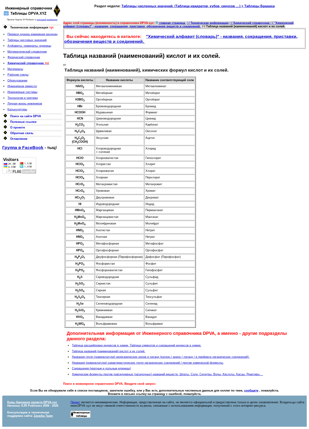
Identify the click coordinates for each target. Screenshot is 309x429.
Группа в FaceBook (22, 147)
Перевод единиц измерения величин (32, 34)
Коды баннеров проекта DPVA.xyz (32, 402)
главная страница (172, 23)
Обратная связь (21, 133)
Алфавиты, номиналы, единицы (29, 45)
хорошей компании (47, 19)
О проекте (17, 127)
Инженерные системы (22, 92)
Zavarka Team (43, 415)
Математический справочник (27, 51)
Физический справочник (23, 57)
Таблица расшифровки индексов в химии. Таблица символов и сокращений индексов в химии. (136, 345)
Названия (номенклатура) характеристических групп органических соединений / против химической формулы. (148, 362)
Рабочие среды (18, 74)
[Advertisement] (32, 241)
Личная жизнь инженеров (24, 103)
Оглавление (18, 138)
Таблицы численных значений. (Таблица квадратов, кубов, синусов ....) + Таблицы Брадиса (198, 6)
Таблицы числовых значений (27, 40)
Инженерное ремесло (22, 86)
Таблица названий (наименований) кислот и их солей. (108, 351)
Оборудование (17, 80)
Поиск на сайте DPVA (25, 116)
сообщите (251, 390)
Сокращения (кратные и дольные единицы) (101, 368)
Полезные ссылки (23, 122)
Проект (75, 402)
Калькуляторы (17, 109)
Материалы (15, 69)
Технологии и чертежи (22, 98)
